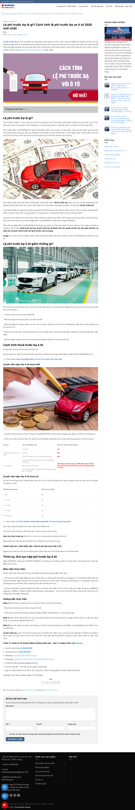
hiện (26, 109)
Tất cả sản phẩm (42, 767)
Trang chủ (61, 6)
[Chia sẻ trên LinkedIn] (58, 682)
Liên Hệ (128, 6)
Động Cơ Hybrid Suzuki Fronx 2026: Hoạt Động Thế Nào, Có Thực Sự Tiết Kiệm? (121, 130)
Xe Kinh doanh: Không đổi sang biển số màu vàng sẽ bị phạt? (43, 521)
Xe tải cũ (39, 780)
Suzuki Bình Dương (9, 14)
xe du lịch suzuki (42, 772)
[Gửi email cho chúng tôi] (15, 795)
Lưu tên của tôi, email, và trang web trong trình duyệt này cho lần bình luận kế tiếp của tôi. (44, 734)
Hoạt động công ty (112, 155)
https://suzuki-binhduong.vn (25, 656)
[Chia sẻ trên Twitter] (47, 682)
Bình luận (10, 706)
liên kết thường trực (50, 690)
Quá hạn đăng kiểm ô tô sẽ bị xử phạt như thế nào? (39, 359)
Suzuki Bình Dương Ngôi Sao (32, 50)
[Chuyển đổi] (130, 167)
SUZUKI (79, 643)
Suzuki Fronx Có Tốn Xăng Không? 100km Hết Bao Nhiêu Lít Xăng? (121, 109)
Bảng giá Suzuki (111, 147)
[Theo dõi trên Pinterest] (18, 795)
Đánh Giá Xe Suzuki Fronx (115, 151)
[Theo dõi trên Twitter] (11, 795)
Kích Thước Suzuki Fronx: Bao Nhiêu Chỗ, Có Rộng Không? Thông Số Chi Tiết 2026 (121, 119)
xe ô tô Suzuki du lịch (44, 776)
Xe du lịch (83, 6)
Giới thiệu (71, 6)
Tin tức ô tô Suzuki (112, 167)
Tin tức (109, 6)
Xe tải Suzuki (97, 6)
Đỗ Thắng (24, 34)
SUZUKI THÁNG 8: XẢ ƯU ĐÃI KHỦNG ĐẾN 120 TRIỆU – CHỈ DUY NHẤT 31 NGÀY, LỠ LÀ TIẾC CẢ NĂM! (121, 99)
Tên (8, 724)
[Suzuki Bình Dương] (8, 6)
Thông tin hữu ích (24, 14)
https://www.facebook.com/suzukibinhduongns (34, 659)
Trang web (72, 724)
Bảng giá (119, 6)
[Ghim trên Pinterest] (54, 682)
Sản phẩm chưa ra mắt (44, 763)
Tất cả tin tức (110, 159)
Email (39, 724)
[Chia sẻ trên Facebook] (43, 682)
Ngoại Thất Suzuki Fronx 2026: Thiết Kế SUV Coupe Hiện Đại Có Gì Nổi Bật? (121, 87)
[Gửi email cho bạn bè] (50, 682)
